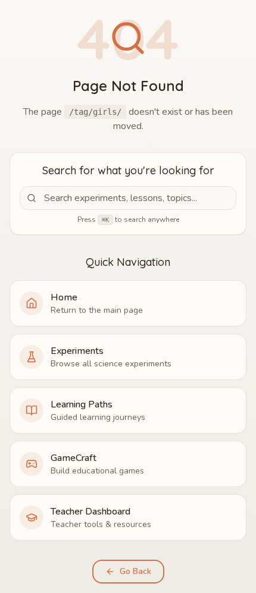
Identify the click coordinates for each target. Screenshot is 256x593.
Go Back (135, 571)
